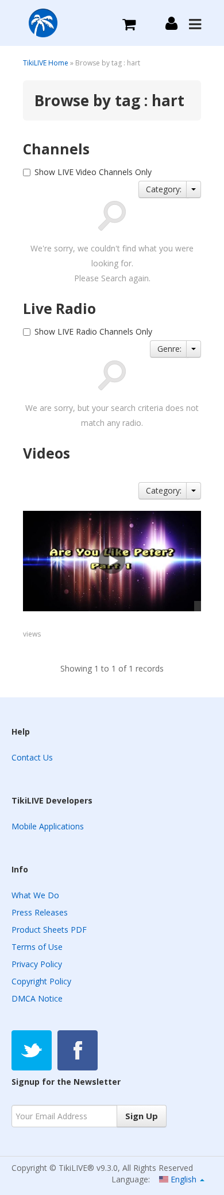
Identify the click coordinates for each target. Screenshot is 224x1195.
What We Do (35, 895)
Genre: (169, 348)
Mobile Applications (47, 826)
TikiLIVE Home (45, 63)
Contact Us (32, 757)
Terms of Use (37, 946)
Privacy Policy (36, 964)
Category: (163, 189)
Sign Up (141, 1116)
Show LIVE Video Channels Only (93, 171)
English (183, 1179)
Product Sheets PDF (49, 929)
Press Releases (39, 912)
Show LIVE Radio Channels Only (93, 331)
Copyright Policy (41, 981)
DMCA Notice (37, 998)
